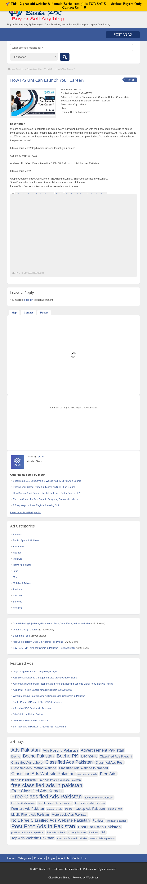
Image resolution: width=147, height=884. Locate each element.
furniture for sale (54, 809)
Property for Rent (56, 832)
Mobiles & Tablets (22, 583)
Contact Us (79, 858)
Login (51, 858)
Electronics (18, 546)
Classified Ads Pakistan (69, 762)
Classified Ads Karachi (116, 756)
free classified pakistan (23, 803)
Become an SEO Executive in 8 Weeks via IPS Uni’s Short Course (47, 481)
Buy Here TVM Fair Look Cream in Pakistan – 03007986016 (44, 648)
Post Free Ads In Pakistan (43, 826)
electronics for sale (87, 774)
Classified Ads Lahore (26, 762)
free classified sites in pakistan (55, 803)
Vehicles (17, 607)
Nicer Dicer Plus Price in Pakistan (30, 720)
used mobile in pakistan (102, 838)
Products (17, 589)
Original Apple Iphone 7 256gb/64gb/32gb (35, 671)
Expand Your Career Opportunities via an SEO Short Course (44, 487)
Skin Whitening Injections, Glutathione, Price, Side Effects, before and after (51, 623)
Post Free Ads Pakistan (99, 827)
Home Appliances (22, 565)
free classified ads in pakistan (46, 785)
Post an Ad (123, 34)
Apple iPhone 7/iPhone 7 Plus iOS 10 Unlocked (37, 702)
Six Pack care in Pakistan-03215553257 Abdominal (39, 726)
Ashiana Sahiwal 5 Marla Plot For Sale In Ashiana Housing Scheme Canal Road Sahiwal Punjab (63, 683)
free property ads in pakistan (90, 803)
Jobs (15, 571)
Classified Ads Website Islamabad (83, 768)
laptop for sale (115, 809)
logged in (28, 300)
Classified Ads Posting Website (33, 768)
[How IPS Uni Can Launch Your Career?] (33, 102)
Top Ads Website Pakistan (32, 838)
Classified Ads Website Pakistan (43, 773)
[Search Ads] (64, 57)
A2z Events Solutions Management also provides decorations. (45, 677)
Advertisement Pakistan (102, 750)
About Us (63, 858)
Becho (15, 756)
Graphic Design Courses (26, 629)
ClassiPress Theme (59, 877)
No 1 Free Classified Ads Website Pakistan (50, 820)
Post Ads (39, 858)
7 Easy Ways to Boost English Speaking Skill (36, 505)
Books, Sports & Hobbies (26, 540)
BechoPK (89, 756)
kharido (69, 809)
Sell (103, 832)
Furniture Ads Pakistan (27, 809)
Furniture (17, 558)
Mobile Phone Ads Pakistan (30, 814)
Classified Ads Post (109, 762)
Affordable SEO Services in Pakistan (32, 708)
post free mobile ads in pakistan (27, 832)
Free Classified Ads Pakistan (46, 796)
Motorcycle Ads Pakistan (69, 814)
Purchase (93, 832)
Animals (17, 534)
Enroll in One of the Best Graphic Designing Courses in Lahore (45, 499)
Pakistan (99, 820)
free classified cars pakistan (99, 797)
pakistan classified (117, 821)
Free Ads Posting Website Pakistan (59, 779)
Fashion (17, 552)
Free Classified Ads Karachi (37, 791)
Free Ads (108, 773)
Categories (24, 858)
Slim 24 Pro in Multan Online (28, 714)
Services (20, 69)
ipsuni (41, 456)
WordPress (92, 877)
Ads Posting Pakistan (60, 750)
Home (11, 69)
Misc (15, 577)
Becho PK (67, 756)
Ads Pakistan (25, 750)
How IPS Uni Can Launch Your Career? (47, 80)
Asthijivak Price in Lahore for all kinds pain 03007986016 (42, 690)
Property (17, 595)
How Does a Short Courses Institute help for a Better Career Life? (47, 493)
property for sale (77, 832)
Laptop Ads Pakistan (90, 809)
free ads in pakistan (23, 779)
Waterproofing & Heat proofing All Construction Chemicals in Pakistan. (49, 696)
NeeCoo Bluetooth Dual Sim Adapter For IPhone (38, 642)
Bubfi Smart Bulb (21, 635)
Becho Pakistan (38, 756)
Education (31, 69)
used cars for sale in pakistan (72, 838)
